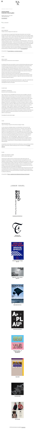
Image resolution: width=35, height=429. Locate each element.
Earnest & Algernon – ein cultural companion (15, 51)
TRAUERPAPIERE (17, 396)
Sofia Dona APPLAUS (17, 329)
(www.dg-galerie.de (24, 48)
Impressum (23, 427)
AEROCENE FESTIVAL (17, 304)
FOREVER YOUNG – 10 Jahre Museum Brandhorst (17, 351)
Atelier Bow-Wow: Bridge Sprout (17, 261)
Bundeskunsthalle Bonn (17, 216)
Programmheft (4, 18)
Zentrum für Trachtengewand (17, 236)
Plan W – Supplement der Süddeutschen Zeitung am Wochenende (18, 174)
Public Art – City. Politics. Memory (17, 278)
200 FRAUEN (17, 419)
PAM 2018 (17, 376)
